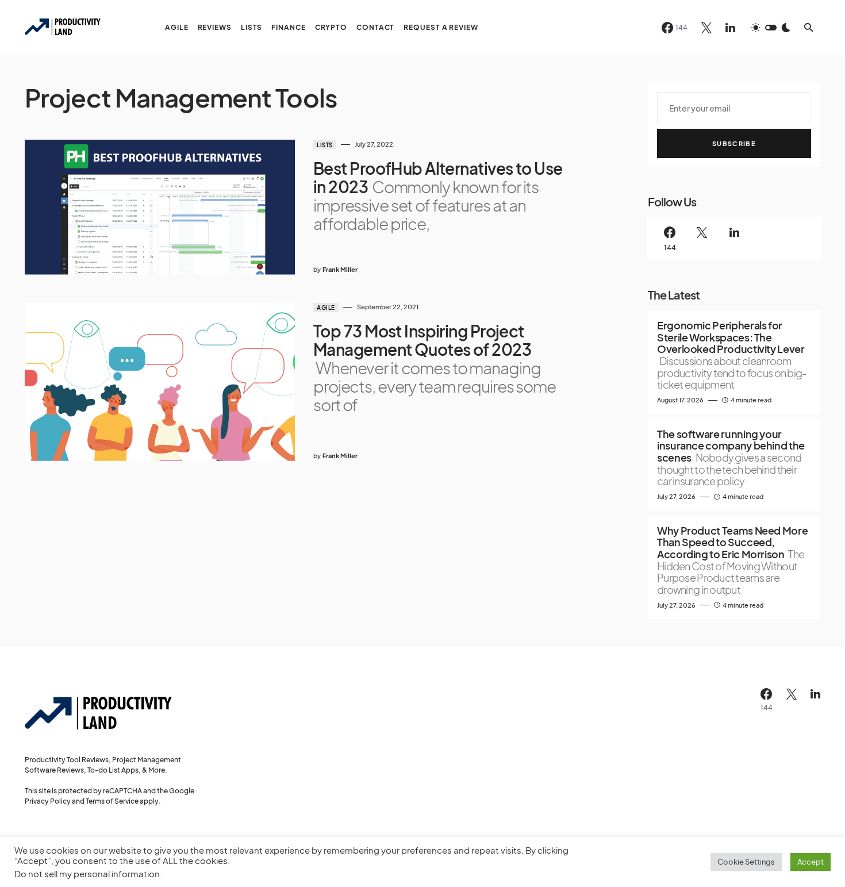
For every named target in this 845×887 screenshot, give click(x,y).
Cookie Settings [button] (746, 861)
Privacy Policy (48, 801)
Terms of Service (112, 801)
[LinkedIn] (730, 27)
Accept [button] (810, 861)
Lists (325, 144)
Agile (326, 307)
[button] (770, 27)
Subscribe (734, 143)
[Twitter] (706, 27)
